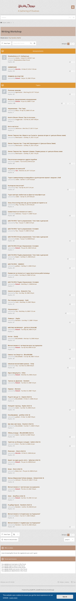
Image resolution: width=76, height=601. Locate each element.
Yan (16, 170)
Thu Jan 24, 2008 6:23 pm (30, 471)
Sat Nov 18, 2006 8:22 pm (29, 507)
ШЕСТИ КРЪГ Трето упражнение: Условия (23, 229)
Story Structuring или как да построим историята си (27, 203)
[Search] (70, 17)
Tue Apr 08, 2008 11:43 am (31, 356)
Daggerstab (18, 119)
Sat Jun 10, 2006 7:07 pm (28, 78)
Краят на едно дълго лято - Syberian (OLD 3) (24, 460)
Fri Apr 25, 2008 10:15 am (27, 110)
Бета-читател (13, 126)
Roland (17, 78)
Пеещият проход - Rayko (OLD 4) (20, 406)
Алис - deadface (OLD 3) (16, 496)
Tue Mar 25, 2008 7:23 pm (28, 383)
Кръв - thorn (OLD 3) (15, 469)
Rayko (17, 257)
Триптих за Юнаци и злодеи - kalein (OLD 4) (24, 442)
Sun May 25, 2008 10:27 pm (27, 275)
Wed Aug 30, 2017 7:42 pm (31, 92)
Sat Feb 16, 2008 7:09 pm (27, 435)
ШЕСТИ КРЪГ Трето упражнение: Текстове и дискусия (28, 221)
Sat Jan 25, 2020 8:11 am (28, 58)
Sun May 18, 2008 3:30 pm (26, 293)
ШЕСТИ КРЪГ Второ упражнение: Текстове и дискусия (28, 237)
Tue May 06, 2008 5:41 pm (28, 329)
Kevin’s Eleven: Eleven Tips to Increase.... (22, 117)
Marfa (19, 38)
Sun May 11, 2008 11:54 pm (30, 320)
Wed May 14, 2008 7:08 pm (27, 302)
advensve (18, 128)
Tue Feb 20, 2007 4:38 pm (31, 119)
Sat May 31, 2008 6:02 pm (27, 257)
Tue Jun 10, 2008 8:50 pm (27, 239)
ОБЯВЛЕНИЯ (12, 67)
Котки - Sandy (13, 336)
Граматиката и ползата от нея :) (20, 212)
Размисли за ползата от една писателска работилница (29, 273)
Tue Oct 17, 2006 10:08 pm (27, 516)
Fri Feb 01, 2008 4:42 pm (29, 453)
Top (74, 582)
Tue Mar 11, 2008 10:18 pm (31, 426)
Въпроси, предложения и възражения (22, 99)
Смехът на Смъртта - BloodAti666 (20, 355)
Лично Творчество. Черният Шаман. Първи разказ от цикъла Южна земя (35, 151)
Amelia (17, 58)
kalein (17, 161)
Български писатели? (16, 186)
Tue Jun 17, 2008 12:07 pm (26, 223)
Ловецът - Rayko (14, 318)
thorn (17, 444)
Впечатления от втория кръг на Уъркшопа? (24, 514)
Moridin (17, 69)
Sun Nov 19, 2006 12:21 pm (29, 498)
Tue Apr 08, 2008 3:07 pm (28, 347)
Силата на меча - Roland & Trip (19, 291)
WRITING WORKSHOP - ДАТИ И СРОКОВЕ (22, 327)
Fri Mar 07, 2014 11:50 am (29, 69)
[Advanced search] (73, 17)
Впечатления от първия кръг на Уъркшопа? (24, 523)
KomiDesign (50, 590)
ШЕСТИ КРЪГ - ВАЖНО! (16, 264)
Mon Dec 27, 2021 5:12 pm (30, 128)
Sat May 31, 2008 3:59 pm (28, 266)
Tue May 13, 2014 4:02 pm (26, 205)
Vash (17, 302)
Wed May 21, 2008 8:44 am (29, 284)
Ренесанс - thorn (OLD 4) (16, 451)
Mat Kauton (18, 137)
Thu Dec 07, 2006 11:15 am (29, 480)
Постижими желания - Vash (18, 300)
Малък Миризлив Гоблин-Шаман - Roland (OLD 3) (26, 478)
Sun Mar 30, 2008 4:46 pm (26, 366)
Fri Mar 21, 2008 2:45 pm (31, 399)
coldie (17, 179)
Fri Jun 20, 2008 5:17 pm (28, 101)
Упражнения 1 (13, 309)
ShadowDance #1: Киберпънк (18, 56)
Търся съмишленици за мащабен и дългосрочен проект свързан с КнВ (34, 178)
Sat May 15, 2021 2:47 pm (31, 145)
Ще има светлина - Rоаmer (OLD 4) (20, 424)
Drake (17, 239)
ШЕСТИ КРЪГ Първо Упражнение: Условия (23, 282)
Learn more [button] (13, 598)
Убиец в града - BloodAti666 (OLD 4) (20, 433)
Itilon (16, 275)
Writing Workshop (11, 31)
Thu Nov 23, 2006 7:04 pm (28, 489)
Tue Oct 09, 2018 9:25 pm (27, 161)
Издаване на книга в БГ (16, 168)
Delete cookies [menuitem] (64, 582)
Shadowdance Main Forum (22, 60)
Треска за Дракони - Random (18, 381)
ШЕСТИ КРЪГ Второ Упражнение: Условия (23, 246)
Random (14, 38)
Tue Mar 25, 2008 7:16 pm (28, 391)
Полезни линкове (14, 90)
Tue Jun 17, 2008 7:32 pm (29, 214)
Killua (17, 110)
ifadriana (18, 214)
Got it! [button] (65, 597)
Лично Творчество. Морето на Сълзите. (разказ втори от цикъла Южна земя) (37, 135)
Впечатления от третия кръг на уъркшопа (23, 487)
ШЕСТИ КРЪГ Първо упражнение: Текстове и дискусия (28, 255)
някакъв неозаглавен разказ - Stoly (21, 364)
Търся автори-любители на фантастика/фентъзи (26, 195)
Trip (10, 38)
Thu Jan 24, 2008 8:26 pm (28, 462)
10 (74, 103)
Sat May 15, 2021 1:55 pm (31, 153)
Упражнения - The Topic (17, 108)
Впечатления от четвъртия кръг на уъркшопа (25, 345)
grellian (17, 266)
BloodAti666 (18, 338)
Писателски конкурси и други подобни (22, 159)
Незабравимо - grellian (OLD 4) (19, 415)
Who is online (9, 548)
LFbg (16, 205)
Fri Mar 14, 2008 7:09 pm (28, 417)
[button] (73, 44)
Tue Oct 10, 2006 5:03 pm (29, 525)
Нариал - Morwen (14, 389)
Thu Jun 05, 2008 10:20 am (28, 248)
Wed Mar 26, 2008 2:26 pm (29, 375)
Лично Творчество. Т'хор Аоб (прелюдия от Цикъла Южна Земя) (32, 143)
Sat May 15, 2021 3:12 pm (31, 137)
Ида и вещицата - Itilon (16, 373)
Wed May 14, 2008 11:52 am (27, 311)
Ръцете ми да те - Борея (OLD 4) (19, 397)
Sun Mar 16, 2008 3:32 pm (27, 408)
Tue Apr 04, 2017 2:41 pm (26, 187)
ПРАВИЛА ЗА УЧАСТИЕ (16, 76)
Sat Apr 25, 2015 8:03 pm (27, 197)
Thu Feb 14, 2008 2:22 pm (27, 444)
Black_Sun (18, 471)
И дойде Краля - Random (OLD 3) (20, 505)
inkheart (17, 480)
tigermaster (18, 92)
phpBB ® (32, 590)
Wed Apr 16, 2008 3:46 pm (31, 338)
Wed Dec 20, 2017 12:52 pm (27, 170)
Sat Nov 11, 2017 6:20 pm (27, 179)
